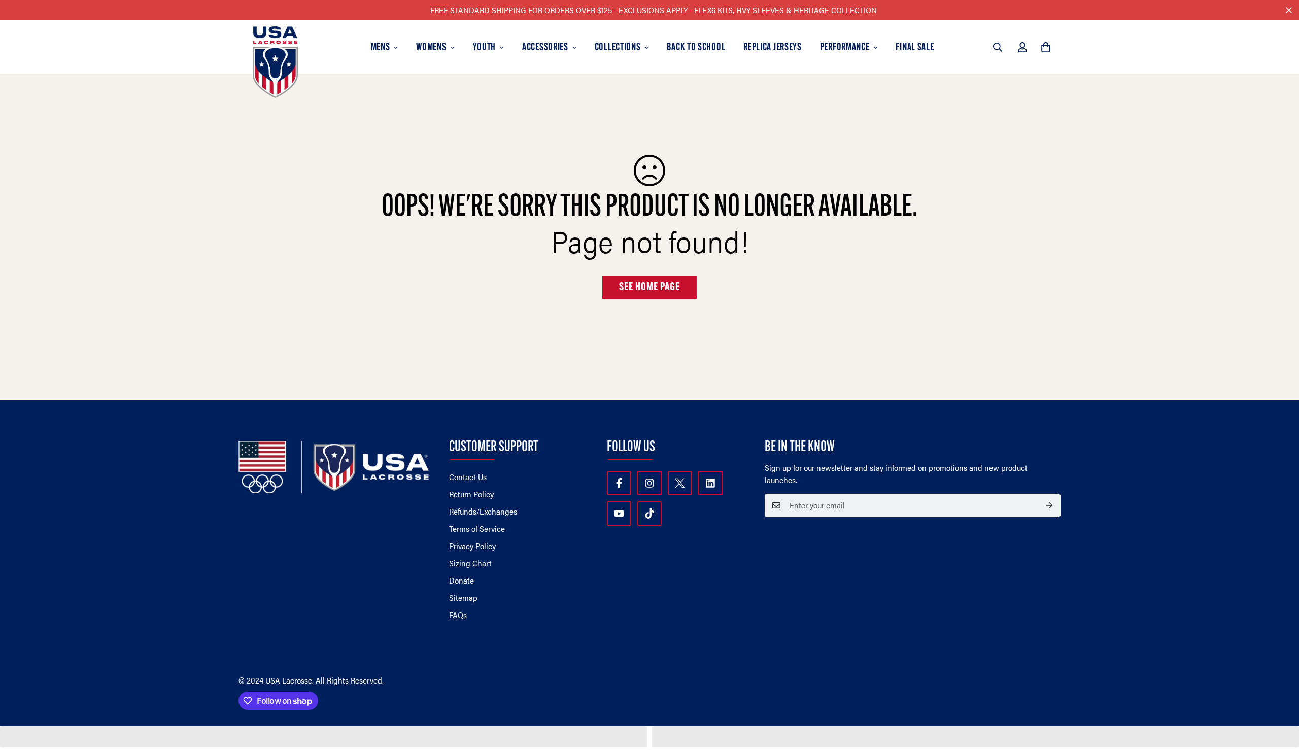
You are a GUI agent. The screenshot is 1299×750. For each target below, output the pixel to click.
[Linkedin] (710, 483)
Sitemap (463, 597)
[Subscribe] (1049, 505)
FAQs (458, 615)
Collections (618, 48)
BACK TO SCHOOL (696, 48)
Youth (484, 48)
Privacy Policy (472, 546)
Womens (431, 48)
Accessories (545, 48)
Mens (380, 48)
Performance (845, 48)
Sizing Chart (470, 563)
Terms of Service (477, 528)
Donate (461, 580)
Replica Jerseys (772, 48)
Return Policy (471, 494)
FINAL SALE (915, 48)
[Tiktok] (649, 513)
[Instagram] (649, 483)
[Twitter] (680, 483)
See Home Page (649, 287)
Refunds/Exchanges (483, 511)
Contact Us (468, 477)
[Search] (997, 47)
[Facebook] (619, 483)
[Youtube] (619, 513)
